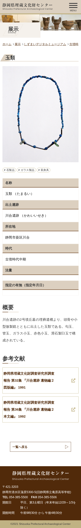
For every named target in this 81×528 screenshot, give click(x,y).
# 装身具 (43, 170)
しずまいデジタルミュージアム (45, 44)
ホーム (6, 44)
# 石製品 (9, 170)
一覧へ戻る (20, 446)
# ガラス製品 (26, 170)
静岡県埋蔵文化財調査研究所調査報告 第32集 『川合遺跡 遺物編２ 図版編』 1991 (29, 380)
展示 (18, 44)
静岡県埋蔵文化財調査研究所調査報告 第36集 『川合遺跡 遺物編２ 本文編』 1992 (29, 409)
